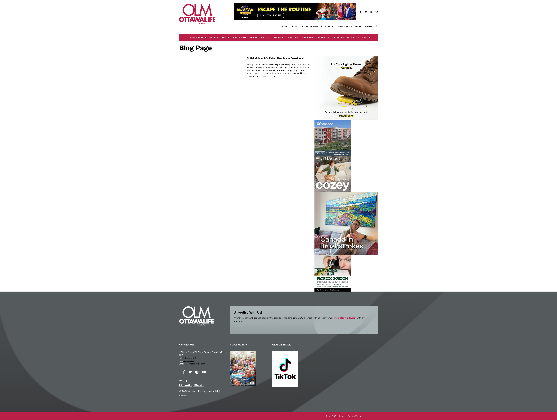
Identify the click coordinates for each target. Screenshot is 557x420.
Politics (265, 37)
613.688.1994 (189, 361)
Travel (253, 37)
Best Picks (323, 37)
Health (225, 37)
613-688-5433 (189, 358)
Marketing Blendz (191, 385)
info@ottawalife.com (344, 317)
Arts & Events (198, 37)
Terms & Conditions (335, 416)
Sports (214, 37)
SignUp (368, 26)
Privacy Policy (354, 416)
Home (284, 26)
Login (358, 26)
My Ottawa (364, 37)
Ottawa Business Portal (301, 37)
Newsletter (345, 26)
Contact (330, 26)
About (294, 26)
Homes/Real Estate (343, 37)
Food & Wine (239, 37)
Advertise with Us (311, 26)
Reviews (278, 37)
